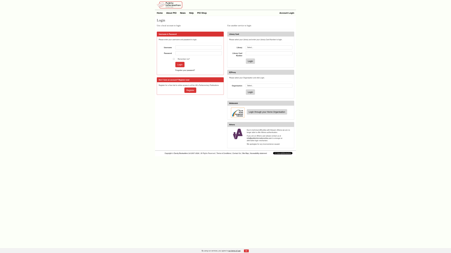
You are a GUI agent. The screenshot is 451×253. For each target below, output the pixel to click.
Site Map (245, 153)
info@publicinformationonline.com (259, 138)
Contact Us (237, 153)
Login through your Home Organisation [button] (267, 111)
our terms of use (234, 250)
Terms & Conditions (224, 153)
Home (160, 12)
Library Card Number (237, 54)
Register (190, 90)
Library (239, 47)
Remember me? (184, 59)
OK (246, 251)
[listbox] (269, 47)
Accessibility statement (258, 153)
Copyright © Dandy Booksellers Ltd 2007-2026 (182, 153)
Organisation (237, 85)
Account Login (286, 12)
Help (191, 12)
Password (168, 53)
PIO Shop (202, 12)
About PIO (171, 12)
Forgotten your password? (185, 70)
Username (168, 47)
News (183, 12)
